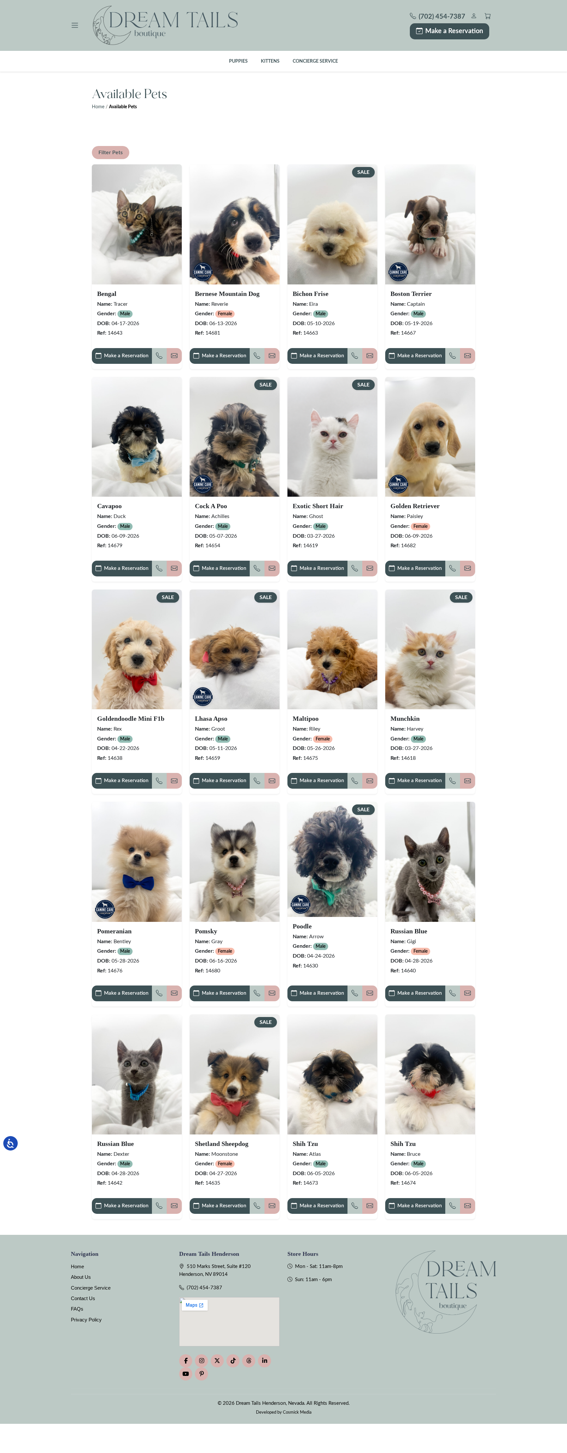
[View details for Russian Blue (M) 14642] (137, 1074)
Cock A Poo (211, 505)
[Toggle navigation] (75, 25)
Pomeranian (114, 931)
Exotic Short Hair (318, 505)
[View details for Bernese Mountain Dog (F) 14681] (235, 224)
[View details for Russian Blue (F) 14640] (430, 862)
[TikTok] (233, 1360)
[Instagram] (201, 1360)
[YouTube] (185, 1373)
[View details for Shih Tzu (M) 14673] (332, 1074)
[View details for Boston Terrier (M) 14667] (430, 224)
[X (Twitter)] (217, 1360)
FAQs (77, 1309)
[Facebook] (185, 1360)
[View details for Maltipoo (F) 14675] (332, 649)
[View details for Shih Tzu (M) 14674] (430, 1074)
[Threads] (248, 1360)
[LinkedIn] (264, 1360)
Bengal (106, 293)
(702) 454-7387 (204, 1287)
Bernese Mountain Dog (227, 293)
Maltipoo (306, 718)
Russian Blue (408, 931)
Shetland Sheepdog (221, 1143)
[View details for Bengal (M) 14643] (137, 224)
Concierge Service (315, 61)
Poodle (302, 926)
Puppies (238, 61)
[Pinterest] (201, 1373)
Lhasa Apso (211, 718)
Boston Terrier (411, 293)
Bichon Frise (310, 293)
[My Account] (474, 17)
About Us (81, 1277)
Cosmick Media (297, 1412)
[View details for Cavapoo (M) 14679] (137, 437)
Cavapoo (109, 505)
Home (98, 107)
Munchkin (405, 718)
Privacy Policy (86, 1319)
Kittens (270, 61)
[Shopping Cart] (488, 17)
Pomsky (206, 931)
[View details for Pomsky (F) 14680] (235, 862)
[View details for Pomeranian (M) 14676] (137, 862)
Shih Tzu (305, 1143)
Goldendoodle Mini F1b (130, 718)
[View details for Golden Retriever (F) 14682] (430, 437)
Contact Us (83, 1298)
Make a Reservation (454, 31)
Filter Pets (110, 152)
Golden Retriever (415, 505)
